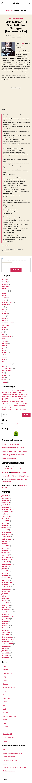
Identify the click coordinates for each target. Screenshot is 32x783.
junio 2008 (4, 651)
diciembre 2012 (6, 532)
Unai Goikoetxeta (8, 737)
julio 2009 (4, 621)
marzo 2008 (5, 657)
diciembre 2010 (6, 582)
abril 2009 (4, 628)
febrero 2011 (5, 578)
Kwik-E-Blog (6, 698)
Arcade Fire (11, 390)
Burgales (22, 43)
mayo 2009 (5, 625)
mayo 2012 (5, 546)
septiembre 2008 (7, 644)
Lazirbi (5, 702)
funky (3, 309)
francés (19, 396)
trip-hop (4, 382)
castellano (6, 249)
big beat (4, 282)
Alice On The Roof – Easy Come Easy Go (14, 451)
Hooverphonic (15, 398)
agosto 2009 (5, 619)
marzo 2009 (5, 630)
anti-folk (4, 279)
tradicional (4, 380)
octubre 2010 (5, 587)
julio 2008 (4, 648)
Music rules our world (9, 716)
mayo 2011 (4, 571)
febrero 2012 (5, 553)
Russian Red (19, 408)
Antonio (5, 669)
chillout (3, 293)
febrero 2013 (5, 527)
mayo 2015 (5, 507)
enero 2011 (5, 580)
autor (16, 391)
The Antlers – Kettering (8, 458)
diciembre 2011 (6, 557)
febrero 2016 (5, 502)
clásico (3, 295)
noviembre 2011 (6, 559)
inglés (4, 401)
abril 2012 (4, 548)
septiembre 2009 (7, 616)
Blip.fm (5, 749)
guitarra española (7, 323)
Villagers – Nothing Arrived (10, 444)
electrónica (5, 304)
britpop (3, 288)
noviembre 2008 (6, 639)
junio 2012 (4, 543)
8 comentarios (17, 37)
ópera (3, 348)
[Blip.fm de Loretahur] (16, 424)
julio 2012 (4, 541)
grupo (11, 249)
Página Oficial (5, 245)
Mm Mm (5, 712)
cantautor (4, 291)
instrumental (12, 401)
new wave (4, 343)
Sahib (4, 730)
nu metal (4, 345)
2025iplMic (5, 472)
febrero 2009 (5, 632)
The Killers (13, 409)
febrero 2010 (5, 605)
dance (3, 300)
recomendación (18, 18)
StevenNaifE (5, 476)
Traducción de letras (9, 771)
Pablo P (5, 723)
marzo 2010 (5, 603)
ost (2, 350)
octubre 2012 (5, 537)
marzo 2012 (5, 550)
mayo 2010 (5, 598)
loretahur (12, 35)
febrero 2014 (5, 516)
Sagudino (6, 727)
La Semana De (6, 336)
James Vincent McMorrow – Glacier (12, 447)
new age (4, 341)
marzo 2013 (5, 525)
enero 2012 (5, 555)
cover (3, 396)
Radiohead (10, 405)
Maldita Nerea (17, 249)
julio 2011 (4, 566)
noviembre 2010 (6, 584)
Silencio (16, 3)
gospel (3, 316)
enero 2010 (5, 607)
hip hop (3, 327)
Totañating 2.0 (7, 734)
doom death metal (7, 302)
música (3, 339)
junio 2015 (4, 505)
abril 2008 (4, 655)
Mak (4, 705)
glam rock (4, 313)
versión (24, 409)
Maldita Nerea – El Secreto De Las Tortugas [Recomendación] (16, 26)
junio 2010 (4, 596)
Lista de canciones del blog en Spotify (14, 767)
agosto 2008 (5, 646)
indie (3, 329)
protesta (4, 357)
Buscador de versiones (10, 760)
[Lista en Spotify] (16, 434)
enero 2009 (5, 635)
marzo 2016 (5, 500)
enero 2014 (5, 518)
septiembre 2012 (6, 539)
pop (10, 18)
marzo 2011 (5, 575)
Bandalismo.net (7, 673)
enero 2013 (5, 530)
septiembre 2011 (6, 564)
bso (16, 392)
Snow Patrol (26, 408)
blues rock (4, 284)
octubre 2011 (5, 562)
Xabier (5, 741)
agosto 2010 (5, 591)
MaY (4, 709)
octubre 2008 (5, 641)
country (4, 298)
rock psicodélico (6, 370)
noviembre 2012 (6, 534)
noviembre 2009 (6, 612)
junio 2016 (4, 496)
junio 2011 (4, 568)
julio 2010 (4, 594)
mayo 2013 (5, 521)
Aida (4, 666)
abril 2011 (4, 573)
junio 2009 (4, 623)
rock (2, 366)
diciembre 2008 (6, 637)
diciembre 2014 (6, 509)
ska (2, 373)
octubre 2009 (5, 614)
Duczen (5, 684)
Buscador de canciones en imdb (12, 753)
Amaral (6, 390)
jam (2, 332)
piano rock (4, 352)
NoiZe (5, 719)
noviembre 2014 (6, 512)
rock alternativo (6, 368)
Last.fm (5, 764)
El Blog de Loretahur (9, 687)
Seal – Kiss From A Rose (18, 472)
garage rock (5, 311)
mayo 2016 (5, 498)
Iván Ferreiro (18, 401)
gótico (3, 318)
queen (3, 405)
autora (22, 391)
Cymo (5, 680)
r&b (2, 361)
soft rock (4, 375)
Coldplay (21, 394)
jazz (2, 334)
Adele (2, 390)
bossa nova (5, 286)
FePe (4, 691)
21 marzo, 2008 (22, 35)
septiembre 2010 (7, 589)
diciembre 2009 (6, 609)
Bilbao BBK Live (5, 392)
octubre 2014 (5, 514)
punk (3, 359)
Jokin (4, 694)
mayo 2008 (5, 653)
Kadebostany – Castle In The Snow (12, 455)
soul (2, 377)
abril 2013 (4, 523)
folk (2, 307)
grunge (3, 320)
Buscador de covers (9, 756)
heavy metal (5, 325)
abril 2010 (4, 600)
